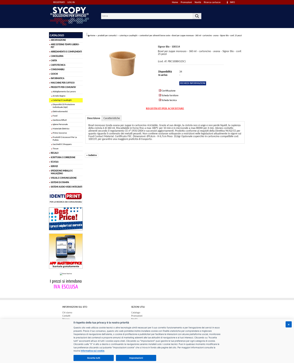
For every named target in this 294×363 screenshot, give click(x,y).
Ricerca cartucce (212, 2)
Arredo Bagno (59, 96)
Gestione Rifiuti (60, 120)
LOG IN (71, 2)
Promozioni (186, 2)
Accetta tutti (93, 358)
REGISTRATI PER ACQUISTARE (165, 108)
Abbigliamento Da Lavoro (64, 92)
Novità (198, 2)
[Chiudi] (289, 324)
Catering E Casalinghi (62, 100)
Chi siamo (67, 313)
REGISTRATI (59, 2)
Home (175, 2)
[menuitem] (213, 2)
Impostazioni (136, 358)
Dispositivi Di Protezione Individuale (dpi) (64, 105)
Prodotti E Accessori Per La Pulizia (65, 138)
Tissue (55, 149)
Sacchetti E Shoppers (62, 144)
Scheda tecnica (169, 100)
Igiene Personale (60, 124)
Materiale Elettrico (61, 129)
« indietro (91, 155)
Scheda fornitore (169, 95)
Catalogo (135, 313)
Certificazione (168, 91)
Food (55, 116)
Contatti (66, 316)
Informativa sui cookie (92, 350)
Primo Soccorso (60, 133)
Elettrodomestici (60, 111)
